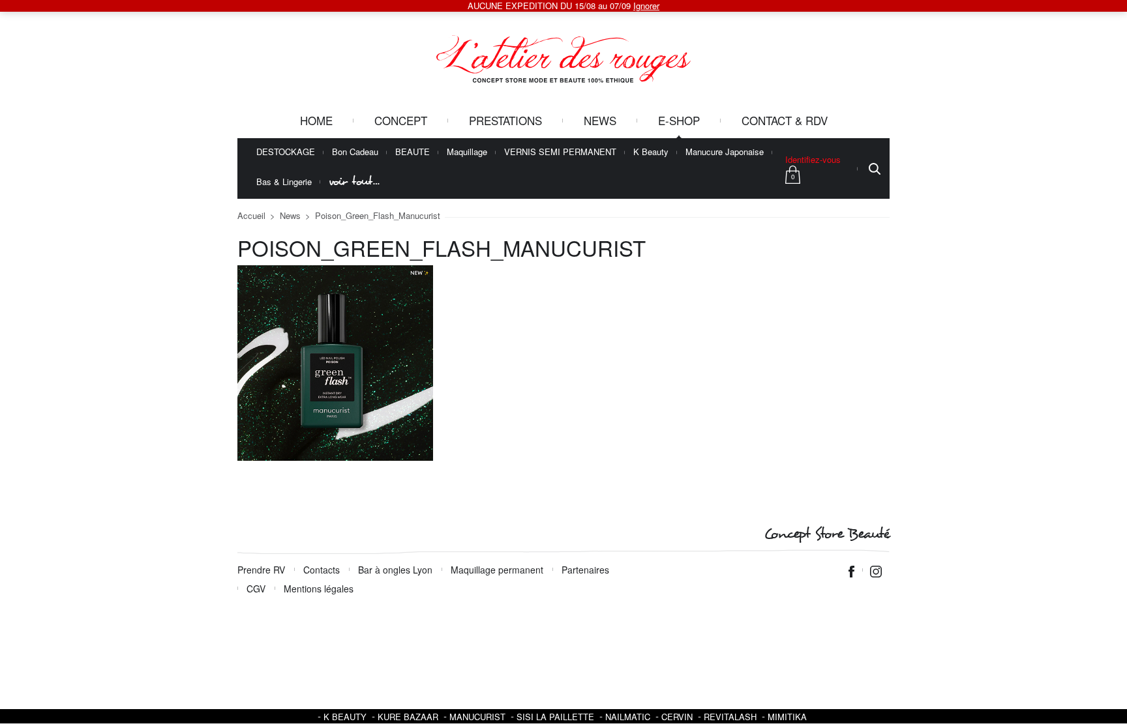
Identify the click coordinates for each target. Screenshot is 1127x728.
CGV (256, 588)
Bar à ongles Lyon (395, 569)
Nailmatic (627, 716)
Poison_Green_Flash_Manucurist (377, 215)
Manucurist (477, 716)
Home (316, 120)
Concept (400, 120)
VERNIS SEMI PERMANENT (560, 152)
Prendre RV (261, 569)
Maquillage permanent (497, 569)
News (600, 120)
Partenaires (585, 569)
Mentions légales (318, 588)
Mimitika (787, 716)
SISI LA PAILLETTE (555, 716)
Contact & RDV (785, 120)
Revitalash (730, 716)
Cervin (677, 716)
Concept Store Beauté (827, 534)
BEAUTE (412, 152)
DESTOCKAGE (285, 152)
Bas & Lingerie (284, 182)
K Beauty (651, 152)
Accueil (251, 215)
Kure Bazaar (408, 716)
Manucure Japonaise (724, 152)
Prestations (505, 120)
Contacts (321, 569)
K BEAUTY (345, 716)
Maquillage (467, 152)
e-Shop (679, 120)
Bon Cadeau (355, 152)
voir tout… (354, 181)
